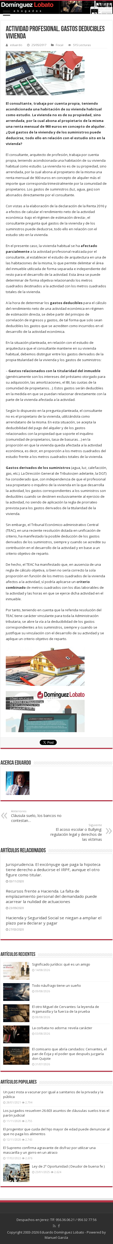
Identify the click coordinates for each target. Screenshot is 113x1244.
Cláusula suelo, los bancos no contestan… (36, 816)
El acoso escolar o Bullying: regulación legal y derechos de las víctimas (76, 832)
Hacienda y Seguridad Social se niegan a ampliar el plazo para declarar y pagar (53, 920)
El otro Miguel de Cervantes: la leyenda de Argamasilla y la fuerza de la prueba (65, 1009)
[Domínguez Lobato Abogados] (56, 7)
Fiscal (59, 45)
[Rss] (54, 1226)
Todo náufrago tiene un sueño (56, 985)
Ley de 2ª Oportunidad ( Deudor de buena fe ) (68, 1166)
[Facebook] (58, 1226)
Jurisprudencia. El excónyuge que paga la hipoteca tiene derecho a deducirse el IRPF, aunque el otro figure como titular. (53, 869)
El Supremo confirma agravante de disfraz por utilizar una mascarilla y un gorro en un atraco (49, 1150)
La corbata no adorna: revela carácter (62, 1028)
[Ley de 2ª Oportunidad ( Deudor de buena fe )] (16, 1173)
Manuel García (56, 1237)
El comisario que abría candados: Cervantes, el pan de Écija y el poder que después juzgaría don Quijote (69, 1054)
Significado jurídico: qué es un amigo (61, 964)
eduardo (16, 45)
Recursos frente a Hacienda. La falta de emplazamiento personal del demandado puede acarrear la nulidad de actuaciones (51, 896)
